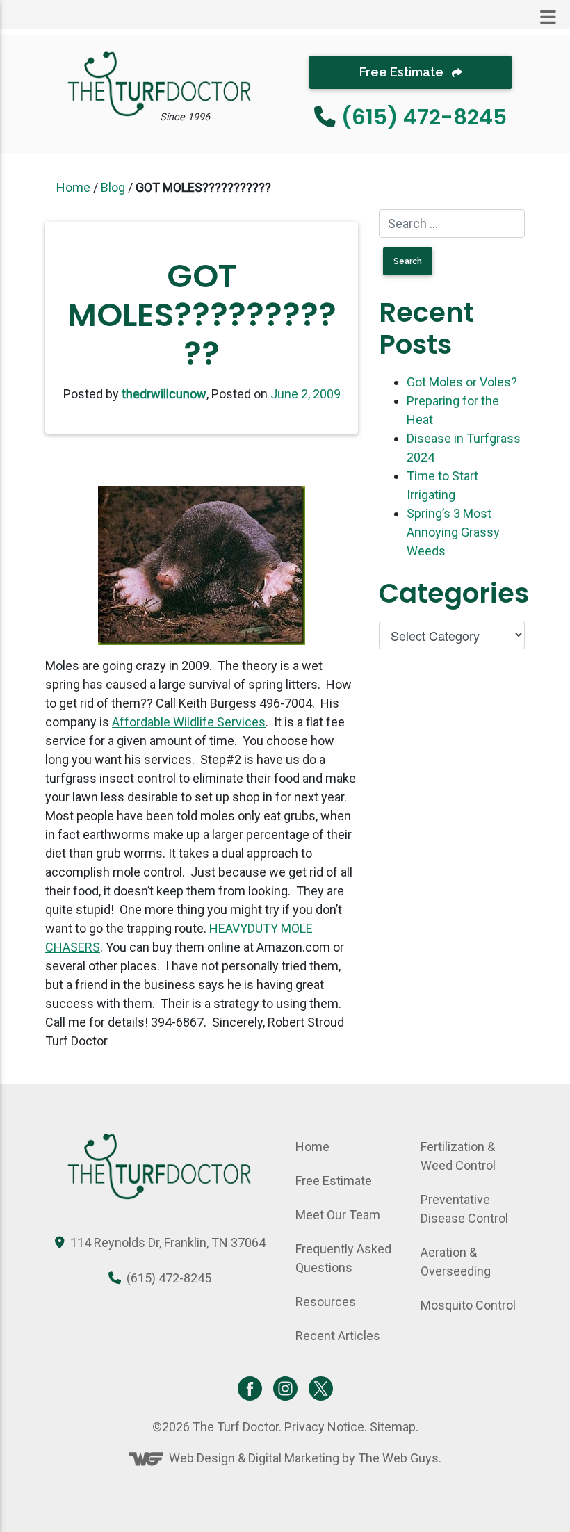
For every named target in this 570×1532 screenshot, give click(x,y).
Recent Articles (337, 1335)
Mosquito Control (468, 1305)
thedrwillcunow (164, 393)
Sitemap (393, 1426)
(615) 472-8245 (424, 117)
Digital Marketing (293, 1458)
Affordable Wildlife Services (189, 722)
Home (73, 187)
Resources (325, 1301)
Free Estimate (402, 72)
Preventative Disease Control (464, 1208)
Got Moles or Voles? (462, 382)
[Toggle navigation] (548, 17)
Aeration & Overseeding (456, 1261)
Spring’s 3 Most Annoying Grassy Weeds (453, 532)
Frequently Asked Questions (343, 1258)
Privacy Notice (324, 1426)
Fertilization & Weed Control (458, 1156)
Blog (113, 187)
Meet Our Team (337, 1214)
